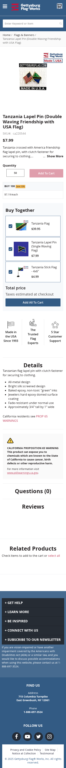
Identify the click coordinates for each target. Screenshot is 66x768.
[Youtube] (27, 736)
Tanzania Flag (40, 223)
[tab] (33, 365)
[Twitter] (38, 736)
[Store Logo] (26, 7)
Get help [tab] (15, 603)
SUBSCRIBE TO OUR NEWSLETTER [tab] (34, 639)
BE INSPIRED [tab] (18, 621)
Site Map (50, 749)
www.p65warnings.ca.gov (22, 472)
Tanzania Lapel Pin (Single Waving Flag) (44, 246)
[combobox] (33, 23)
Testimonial (47, 753)
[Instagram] (49, 736)
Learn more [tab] (18, 612)
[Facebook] (16, 736)
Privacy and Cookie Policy (25, 749)
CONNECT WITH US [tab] (23, 630)
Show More (55, 156)
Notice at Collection (24, 753)
